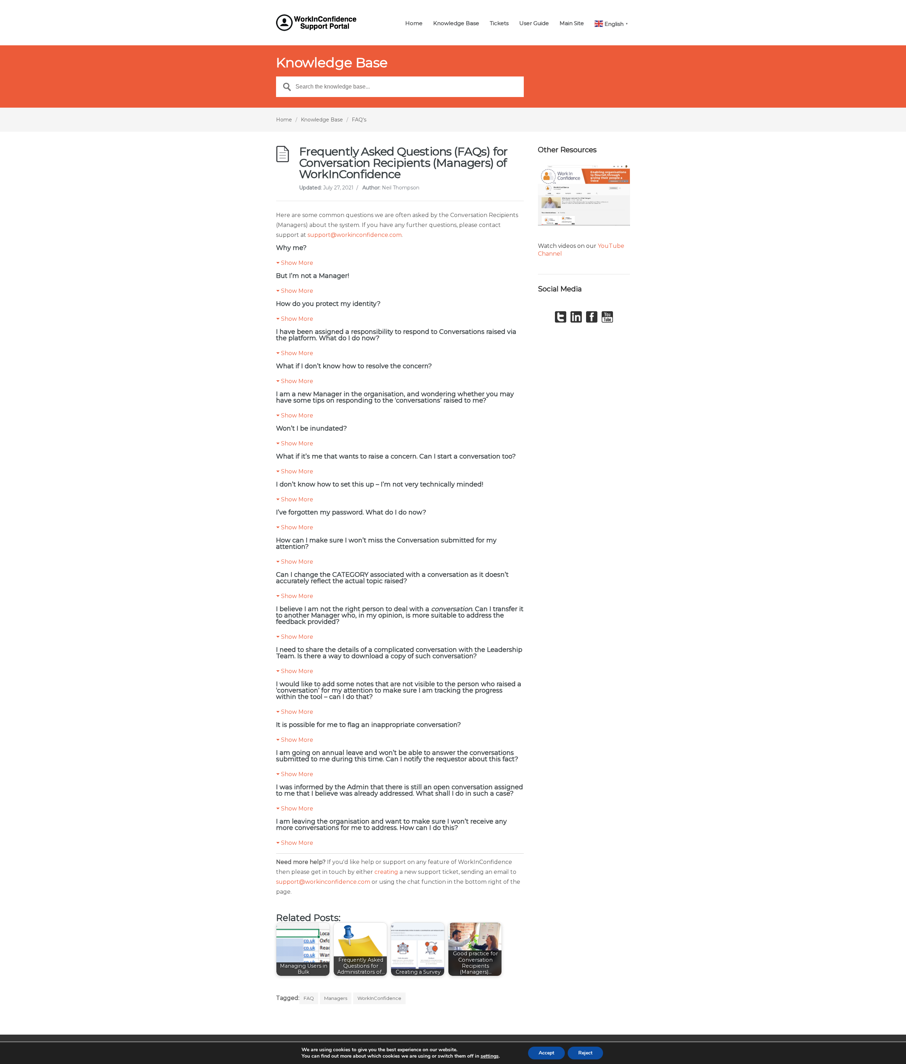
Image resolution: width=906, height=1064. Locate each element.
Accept (546, 1052)
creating (386, 872)
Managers (335, 998)
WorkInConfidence (379, 998)
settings (490, 1056)
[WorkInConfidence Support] (317, 22)
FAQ (309, 998)
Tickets (499, 24)
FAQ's (359, 119)
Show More (297, 263)
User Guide (534, 24)
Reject (585, 1052)
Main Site (572, 24)
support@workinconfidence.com (355, 235)
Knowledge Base (456, 24)
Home (414, 24)
